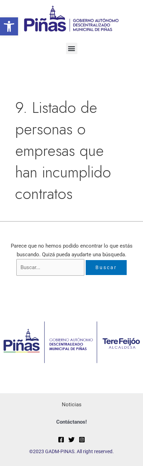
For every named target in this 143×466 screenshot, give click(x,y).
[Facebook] (61, 439)
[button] (9, 26)
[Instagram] (82, 439)
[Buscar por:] (51, 267)
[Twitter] (71, 439)
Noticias (72, 404)
